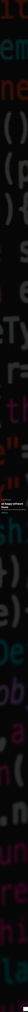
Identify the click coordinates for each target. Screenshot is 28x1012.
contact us (4, 512)
